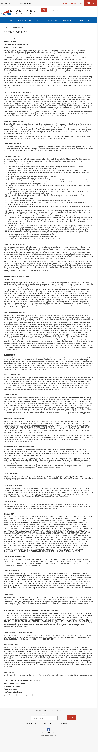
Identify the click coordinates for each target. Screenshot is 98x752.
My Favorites (5, 3)
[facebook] (48, 729)
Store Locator (48, 723)
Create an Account (75, 3)
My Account (32, 723)
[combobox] (44, 10)
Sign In (64, 3)
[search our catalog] (49, 10)
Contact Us (65, 723)
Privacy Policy (48, 733)
